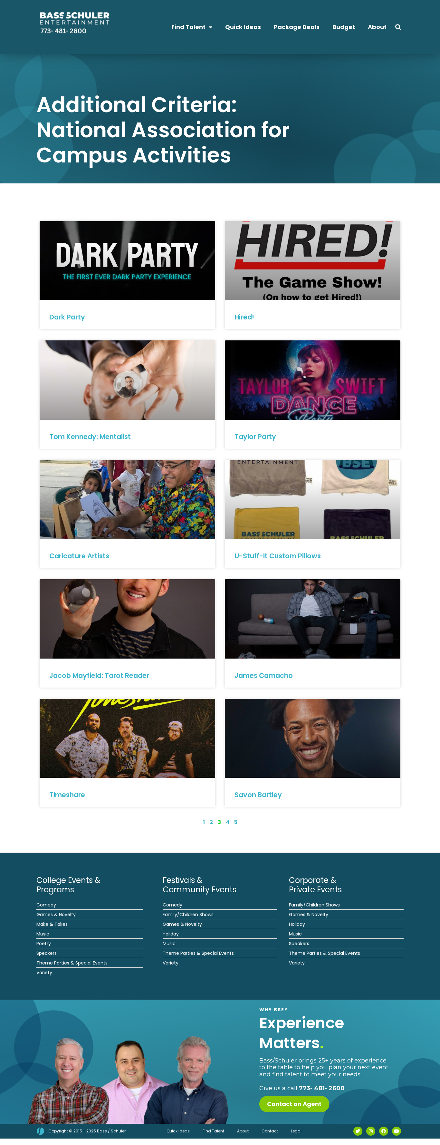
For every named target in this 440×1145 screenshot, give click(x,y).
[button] (398, 27)
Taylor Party (255, 436)
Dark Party (67, 317)
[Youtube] (396, 1131)
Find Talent (188, 27)
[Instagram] (370, 1131)
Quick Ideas (243, 27)
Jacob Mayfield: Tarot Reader (99, 675)
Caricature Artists (79, 556)
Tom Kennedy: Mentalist (90, 436)
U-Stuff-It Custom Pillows (277, 556)
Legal (296, 1131)
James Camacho (263, 675)
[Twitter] (357, 1131)
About (377, 27)
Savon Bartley (258, 794)
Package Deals (297, 27)
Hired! (244, 317)
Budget (343, 27)
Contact (270, 1131)
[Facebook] (383, 1131)
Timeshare (67, 794)
